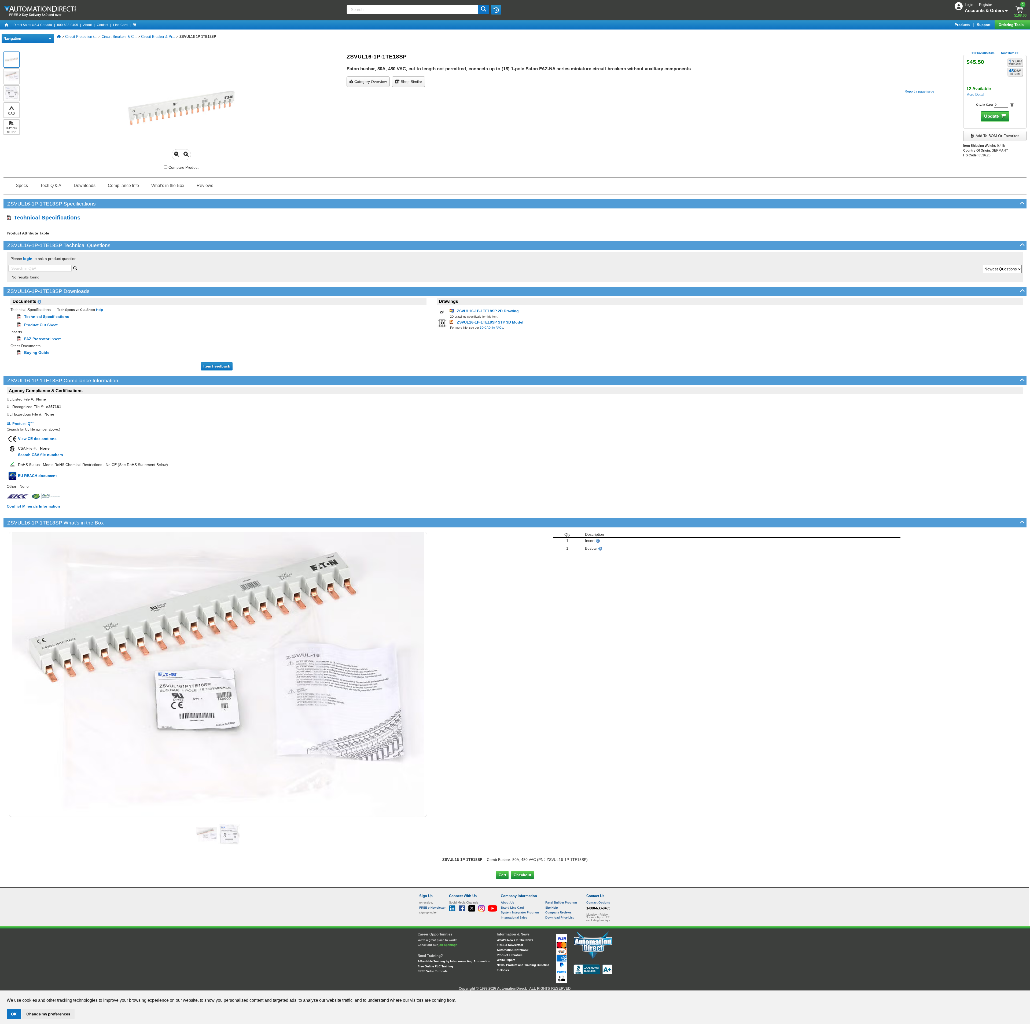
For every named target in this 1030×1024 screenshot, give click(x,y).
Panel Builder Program (561, 902)
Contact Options (598, 902)
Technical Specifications (45, 217)
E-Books (503, 970)
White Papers (506, 959)
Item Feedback (216, 366)
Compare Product (182, 167)
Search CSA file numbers (40, 455)
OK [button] (14, 1014)
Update (991, 116)
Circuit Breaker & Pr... (158, 37)
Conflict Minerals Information (33, 506)
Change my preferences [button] (48, 1014)
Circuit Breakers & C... (119, 37)
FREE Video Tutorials (432, 971)
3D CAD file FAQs (491, 327)
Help (99, 310)
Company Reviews (558, 912)
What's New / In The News (515, 940)
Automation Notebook (512, 950)
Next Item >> (1009, 52)
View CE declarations (37, 438)
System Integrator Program (520, 912)
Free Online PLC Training (435, 966)
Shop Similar (411, 81)
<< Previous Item (983, 52)
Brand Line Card (512, 907)
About (87, 25)
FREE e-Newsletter (510, 944)
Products (963, 25)
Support (984, 25)
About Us (507, 902)
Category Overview (370, 81)
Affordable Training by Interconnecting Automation (454, 961)
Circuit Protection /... (81, 37)
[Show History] (496, 9)
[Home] (6, 25)
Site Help (551, 907)
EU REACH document (37, 476)
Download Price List (559, 917)
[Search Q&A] (75, 267)
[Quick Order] (135, 25)
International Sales (514, 917)
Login (969, 5)
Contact (102, 25)
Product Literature (510, 955)
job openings (448, 944)
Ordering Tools (1012, 25)
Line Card (120, 25)
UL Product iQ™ (20, 424)
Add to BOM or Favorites (997, 136)
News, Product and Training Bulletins (523, 965)
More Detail (975, 95)
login (27, 258)
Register (985, 5)
